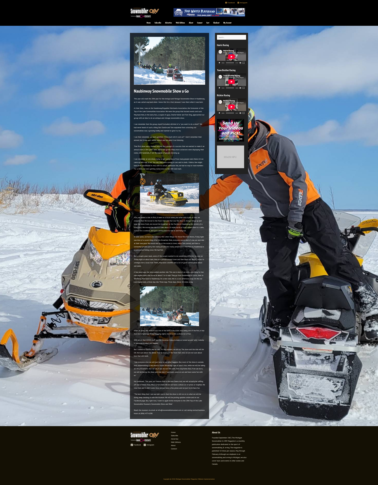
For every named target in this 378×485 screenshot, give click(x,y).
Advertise (174, 439)
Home (173, 432)
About (173, 445)
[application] (231, 56)
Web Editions (176, 442)
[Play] (219, 63)
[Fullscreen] (244, 63)
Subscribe (174, 435)
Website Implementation (206, 479)
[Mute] (240, 63)
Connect (174, 449)
